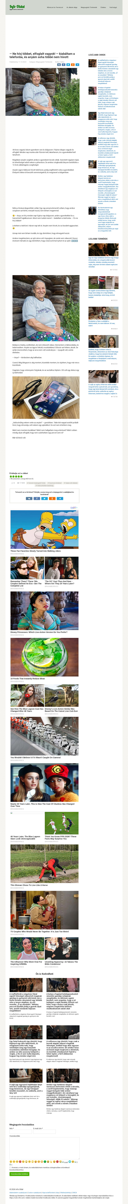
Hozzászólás (15, 1136)
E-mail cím (38, 1128)
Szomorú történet (55, 483)
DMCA (74, 1193)
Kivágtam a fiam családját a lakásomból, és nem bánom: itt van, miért (101, 323)
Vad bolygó (113, 7)
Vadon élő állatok (71, 483)
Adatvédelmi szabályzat (18, 1193)
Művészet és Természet (55, 7)
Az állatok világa (72, 7)
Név (12, 1128)
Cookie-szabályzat (34, 1193)
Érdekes (103, 7)
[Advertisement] (64, 32)
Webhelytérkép (65, 1193)
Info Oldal (17, 6)
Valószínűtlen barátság (45, 486)
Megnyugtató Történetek (89, 7)
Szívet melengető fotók (37, 483)
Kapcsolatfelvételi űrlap (50, 1193)
